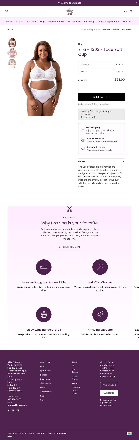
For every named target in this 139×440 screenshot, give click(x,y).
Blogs (42, 21)
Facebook (107, 29)
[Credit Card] (129, 434)
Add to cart (101, 97)
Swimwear (45, 379)
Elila (80, 44)
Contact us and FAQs (76, 390)
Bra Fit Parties (74, 21)
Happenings (89, 21)
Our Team (75, 370)
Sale (42, 396)
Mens (42, 387)
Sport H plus (45, 362)
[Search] (7, 11)
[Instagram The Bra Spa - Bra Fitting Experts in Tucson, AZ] (13, 410)
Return (75, 383)
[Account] (125, 11)
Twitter (116, 29)
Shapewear (45, 383)
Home (9, 21)
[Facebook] (8, 410)
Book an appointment (69, 247)
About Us (127, 21)
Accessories (46, 391)
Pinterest (126, 29)
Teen (42, 400)
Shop (18, 21)
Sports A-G (45, 370)
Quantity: (83, 80)
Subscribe (109, 392)
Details (82, 161)
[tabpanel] (42, 77)
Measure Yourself (56, 21)
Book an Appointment (109, 21)
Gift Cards (31, 21)
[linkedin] (18, 410)
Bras (42, 366)
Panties (43, 374)
